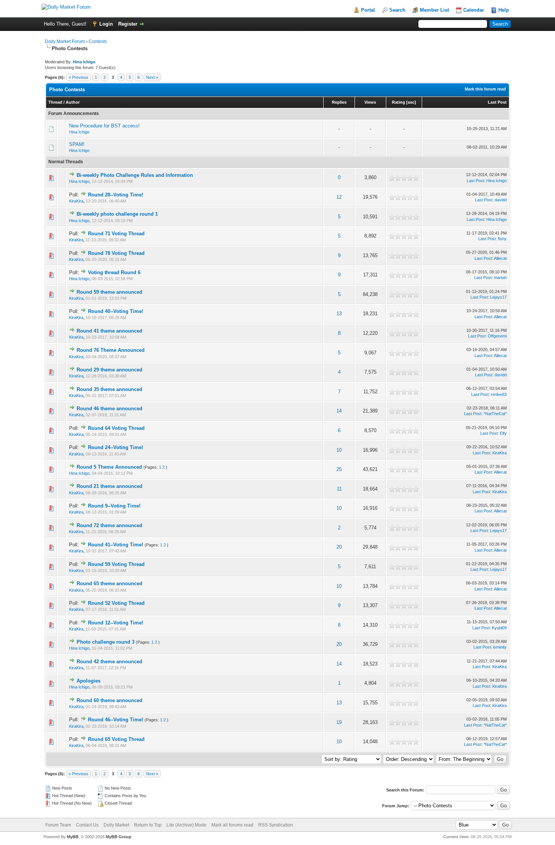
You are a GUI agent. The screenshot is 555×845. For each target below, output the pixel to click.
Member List (434, 10)
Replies (339, 102)
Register (127, 24)
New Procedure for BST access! (104, 126)
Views (370, 102)
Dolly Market (116, 825)
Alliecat (500, 258)
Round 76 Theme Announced (111, 350)
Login (106, 24)
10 (339, 450)
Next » (152, 77)
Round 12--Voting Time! (115, 623)
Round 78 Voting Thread (116, 253)
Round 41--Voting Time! (115, 544)
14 (339, 411)
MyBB (73, 836)
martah (500, 277)
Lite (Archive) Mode (186, 825)
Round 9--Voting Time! (114, 506)
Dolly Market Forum (65, 41)
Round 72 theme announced (109, 525)
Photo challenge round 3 (105, 642)
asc (411, 102)
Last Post (497, 102)
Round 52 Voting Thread (116, 603)
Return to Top (148, 825)
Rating (398, 102)
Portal (368, 10)
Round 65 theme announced (109, 583)
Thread (55, 102)
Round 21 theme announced (109, 486)
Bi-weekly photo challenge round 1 (117, 214)
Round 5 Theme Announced (109, 467)
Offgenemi (497, 336)
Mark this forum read (485, 89)
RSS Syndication (275, 825)
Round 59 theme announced (109, 292)
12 (339, 197)
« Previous (78, 77)
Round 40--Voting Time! (115, 311)
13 (339, 313)
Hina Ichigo (79, 132)
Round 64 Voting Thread (116, 428)
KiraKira (76, 201)
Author (73, 102)
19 (339, 722)
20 (339, 547)
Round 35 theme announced (109, 389)
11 (339, 489)
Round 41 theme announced (109, 331)
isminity (500, 647)
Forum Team (58, 825)
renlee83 (499, 394)
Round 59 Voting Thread (116, 564)
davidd (501, 200)
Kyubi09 (499, 628)
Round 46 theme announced (109, 408)
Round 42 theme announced (109, 661)
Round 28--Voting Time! (115, 195)
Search (397, 10)
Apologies (88, 681)
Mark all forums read (232, 825)
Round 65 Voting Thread (116, 739)
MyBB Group (118, 836)
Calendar (473, 10)
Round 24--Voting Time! (115, 447)
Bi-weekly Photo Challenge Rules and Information (135, 175)
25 (339, 469)
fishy (502, 238)
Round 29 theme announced (109, 370)
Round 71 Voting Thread (116, 233)
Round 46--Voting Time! (115, 719)
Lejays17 (498, 297)
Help (503, 10)
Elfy (503, 433)
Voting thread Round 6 (114, 272)
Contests (98, 41)
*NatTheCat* (495, 413)
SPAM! (77, 144)
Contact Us (87, 825)
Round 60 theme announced (109, 700)
